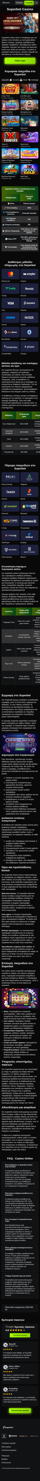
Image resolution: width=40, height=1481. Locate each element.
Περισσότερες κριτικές (20, 1410)
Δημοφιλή (5, 80)
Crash (25, 80)
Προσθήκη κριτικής (20, 1335)
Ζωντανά (16, 80)
